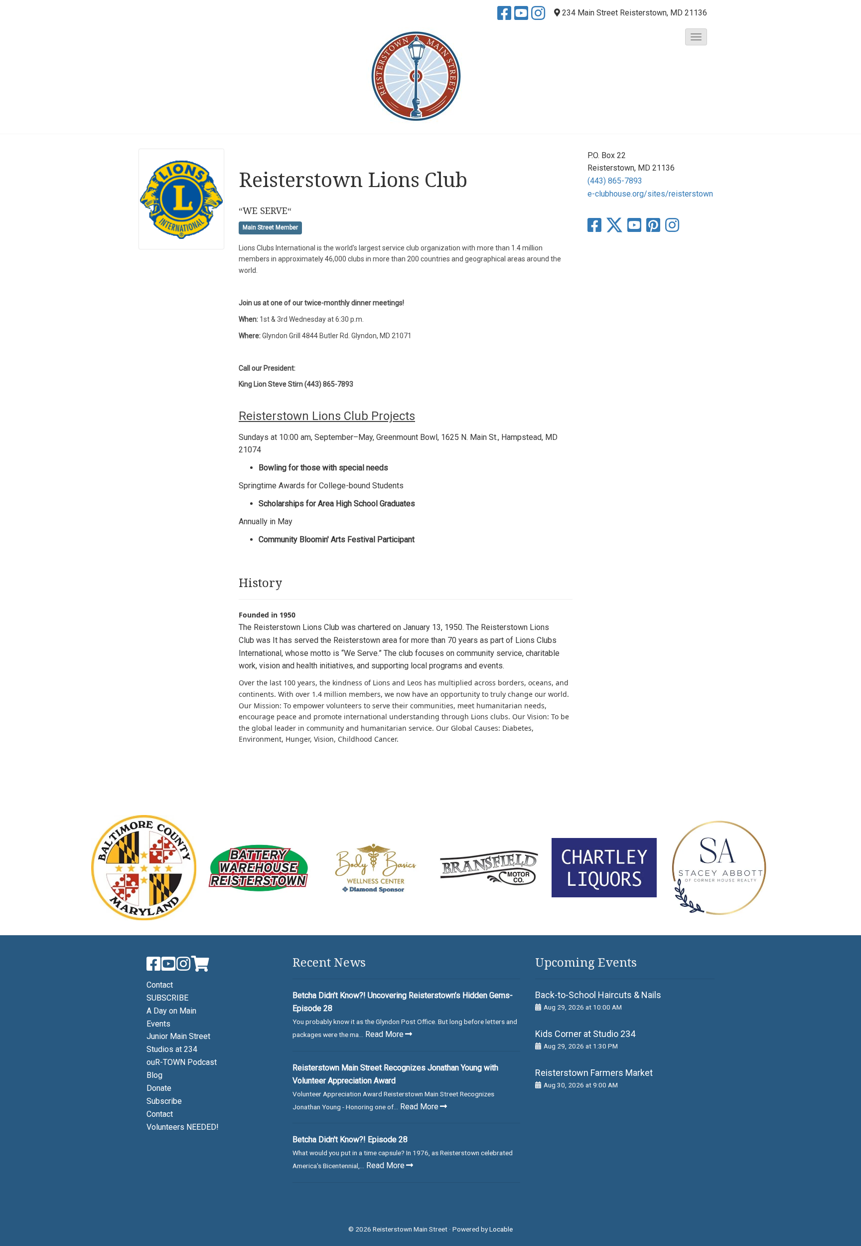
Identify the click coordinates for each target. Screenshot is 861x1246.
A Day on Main (171, 1011)
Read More (384, 1034)
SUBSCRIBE (167, 998)
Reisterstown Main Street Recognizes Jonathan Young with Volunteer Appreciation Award (395, 1074)
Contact (159, 985)
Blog (154, 1075)
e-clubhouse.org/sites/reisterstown (650, 194)
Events (158, 1024)
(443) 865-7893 (614, 181)
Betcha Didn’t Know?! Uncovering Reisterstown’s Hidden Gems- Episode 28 (402, 1002)
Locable (501, 1229)
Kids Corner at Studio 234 (585, 1034)
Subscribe (164, 1101)
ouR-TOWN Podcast (181, 1062)
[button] (696, 36)
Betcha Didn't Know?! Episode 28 (350, 1139)
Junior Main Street (178, 1036)
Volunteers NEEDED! (182, 1127)
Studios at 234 (171, 1049)
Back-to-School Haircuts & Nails (598, 995)
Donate (158, 1088)
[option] (143, 867)
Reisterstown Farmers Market (594, 1072)
